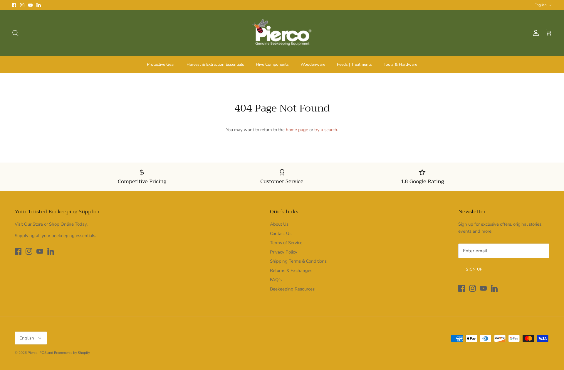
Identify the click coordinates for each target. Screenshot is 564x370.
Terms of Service (286, 243)
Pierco (33, 352)
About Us (279, 224)
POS (42, 352)
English (541, 5)
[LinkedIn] (38, 5)
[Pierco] (282, 33)
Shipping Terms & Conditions (298, 261)
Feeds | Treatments (354, 64)
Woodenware (313, 64)
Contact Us (280, 233)
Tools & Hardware (400, 64)
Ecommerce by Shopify (72, 352)
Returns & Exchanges (291, 270)
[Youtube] (30, 5)
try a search (325, 130)
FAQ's (276, 280)
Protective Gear (161, 64)
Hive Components (272, 64)
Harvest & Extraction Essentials (215, 64)
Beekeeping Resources (292, 289)
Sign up (474, 269)
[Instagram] (22, 5)
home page (297, 130)
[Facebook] (14, 5)
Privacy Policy (283, 252)
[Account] (534, 32)
